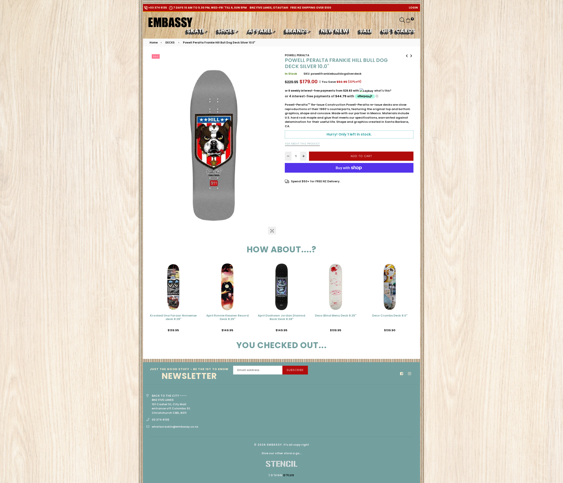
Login (413, 7)
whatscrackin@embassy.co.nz (175, 427)
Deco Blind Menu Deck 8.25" (281, 316)
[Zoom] (272, 231)
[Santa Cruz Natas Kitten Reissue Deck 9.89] (411, 55)
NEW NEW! (336, 30)
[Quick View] (192, 273)
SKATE (197, 30)
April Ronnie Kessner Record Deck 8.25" (173, 317)
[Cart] (408, 20)
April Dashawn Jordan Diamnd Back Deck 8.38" (227, 317)
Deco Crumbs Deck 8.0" (335, 316)
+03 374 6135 (157, 7)
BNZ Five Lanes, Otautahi (268, 7)
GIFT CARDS (399, 30)
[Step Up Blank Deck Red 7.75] (407, 55)
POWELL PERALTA (297, 55)
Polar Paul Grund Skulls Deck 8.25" (390, 317)
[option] (214, 145)
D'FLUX (288, 475)
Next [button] (416, 299)
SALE (366, 30)
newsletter (189, 374)
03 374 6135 (160, 420)
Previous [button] (146, 299)
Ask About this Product (302, 143)
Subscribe (295, 370)
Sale (156, 56)
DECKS (170, 42)
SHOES (228, 30)
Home (154, 42)
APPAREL (261, 30)
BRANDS (297, 30)
